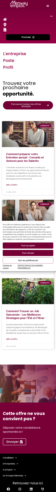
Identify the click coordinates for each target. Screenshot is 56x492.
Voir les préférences (28, 260)
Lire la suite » (12, 185)
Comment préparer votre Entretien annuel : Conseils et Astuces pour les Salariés (25, 157)
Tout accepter (28, 245)
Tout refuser (28, 253)
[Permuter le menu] (47, 5)
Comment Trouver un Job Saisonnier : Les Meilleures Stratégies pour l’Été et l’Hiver (25, 315)
